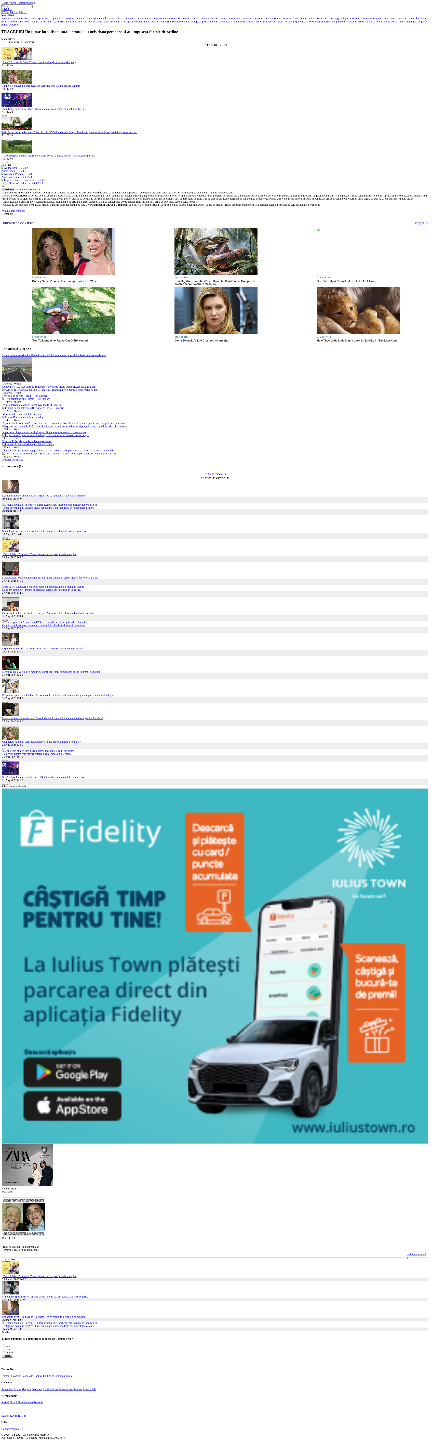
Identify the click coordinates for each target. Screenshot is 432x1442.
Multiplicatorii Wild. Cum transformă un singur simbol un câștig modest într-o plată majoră (50, 577)
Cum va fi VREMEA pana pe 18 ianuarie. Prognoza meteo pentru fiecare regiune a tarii (49, 386)
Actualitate (7, 1389)
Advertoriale (89, 1389)
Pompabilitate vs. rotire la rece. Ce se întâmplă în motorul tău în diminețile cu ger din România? (52, 718)
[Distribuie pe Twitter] (6, 68)
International (66, 1389)
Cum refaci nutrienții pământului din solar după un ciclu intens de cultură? (41, 85)
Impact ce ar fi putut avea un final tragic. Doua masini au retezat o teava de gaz (44, 432)
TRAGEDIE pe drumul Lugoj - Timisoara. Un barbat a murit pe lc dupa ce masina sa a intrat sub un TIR (58, 450)
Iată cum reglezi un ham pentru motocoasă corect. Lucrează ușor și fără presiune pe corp (48, 155)
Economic (37, 1389)
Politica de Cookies (32, 1375)
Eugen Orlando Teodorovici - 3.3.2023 (22, 183)
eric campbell (18, 210)
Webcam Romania (33, 1402)
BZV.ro (23, 12)
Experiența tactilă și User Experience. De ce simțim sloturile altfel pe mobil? (306, 21)
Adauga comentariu (12, 459)
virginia (6, 210)
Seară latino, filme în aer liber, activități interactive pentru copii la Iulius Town (43, 109)
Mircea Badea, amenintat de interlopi (22, 414)
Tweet (17, 189)
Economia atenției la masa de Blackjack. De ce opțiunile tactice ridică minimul (43, 18)
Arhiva (12, 2)
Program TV (17, 1428)
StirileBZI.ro (8, 1402)
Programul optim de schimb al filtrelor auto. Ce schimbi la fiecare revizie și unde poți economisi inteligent (58, 695)
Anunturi (30, 2)
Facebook (27, 189)
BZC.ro (14, 12)
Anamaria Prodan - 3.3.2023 (16, 177)
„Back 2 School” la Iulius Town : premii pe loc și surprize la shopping (301, 18)
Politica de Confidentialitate (57, 1375)
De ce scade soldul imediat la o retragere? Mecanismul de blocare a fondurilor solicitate (135, 21)
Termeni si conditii (11, 1375)
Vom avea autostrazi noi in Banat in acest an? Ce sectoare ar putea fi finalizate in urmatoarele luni (54, 355)
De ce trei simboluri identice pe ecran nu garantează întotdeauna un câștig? (48, 21)
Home (4, 2)
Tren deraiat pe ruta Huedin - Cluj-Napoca (24, 395)
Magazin (26, 1389)
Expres (17, 1389)
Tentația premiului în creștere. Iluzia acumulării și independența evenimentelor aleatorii (131, 18)
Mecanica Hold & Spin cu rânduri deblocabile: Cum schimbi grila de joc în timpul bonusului (51, 671)
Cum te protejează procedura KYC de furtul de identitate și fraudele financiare (223, 21)
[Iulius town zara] (27, 1185)
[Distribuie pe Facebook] (3, 68)
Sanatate (77, 1389)
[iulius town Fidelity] (215, 1142)
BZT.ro (5, 12)
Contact (21, 2)
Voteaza (7, 1356)
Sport (46, 1389)
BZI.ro (19, 1402)
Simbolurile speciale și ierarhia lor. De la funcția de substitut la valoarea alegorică (221, 18)
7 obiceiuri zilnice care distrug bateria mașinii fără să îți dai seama (37, 753)
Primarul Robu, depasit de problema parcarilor (26, 441)
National (54, 1389)
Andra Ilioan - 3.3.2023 (13, 170)
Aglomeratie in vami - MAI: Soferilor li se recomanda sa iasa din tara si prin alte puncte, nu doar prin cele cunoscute (64, 423)
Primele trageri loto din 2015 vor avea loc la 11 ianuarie (31, 404)
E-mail (36, 189)
